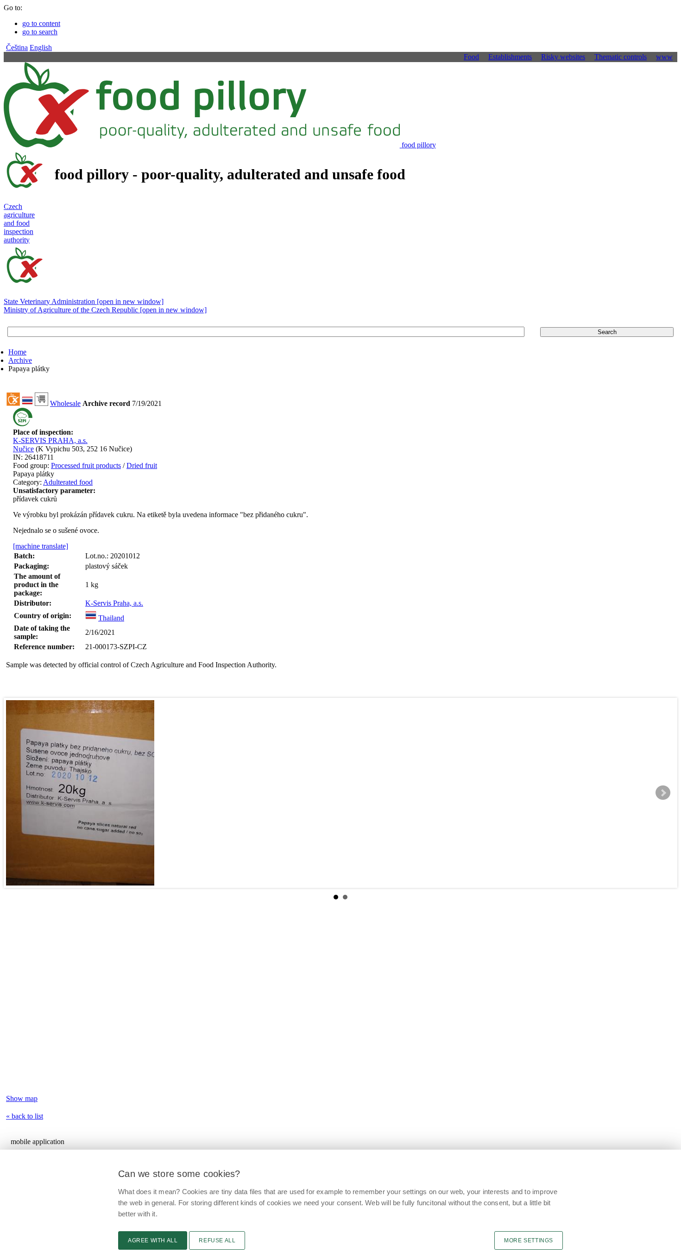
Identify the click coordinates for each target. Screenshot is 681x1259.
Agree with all (152, 1240)
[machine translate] (40, 546)
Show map (22, 1098)
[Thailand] (90, 618)
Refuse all (217, 1240)
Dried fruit (141, 465)
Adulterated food (68, 482)
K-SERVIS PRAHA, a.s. (50, 440)
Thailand (111, 618)
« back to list (24, 1116)
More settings (528, 1240)
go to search (39, 32)
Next (663, 792)
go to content (41, 23)
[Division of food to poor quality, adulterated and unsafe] (13, 403)
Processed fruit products (86, 465)
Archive (20, 360)
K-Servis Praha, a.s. (114, 603)
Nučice (23, 449)
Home (17, 352)
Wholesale (65, 403)
